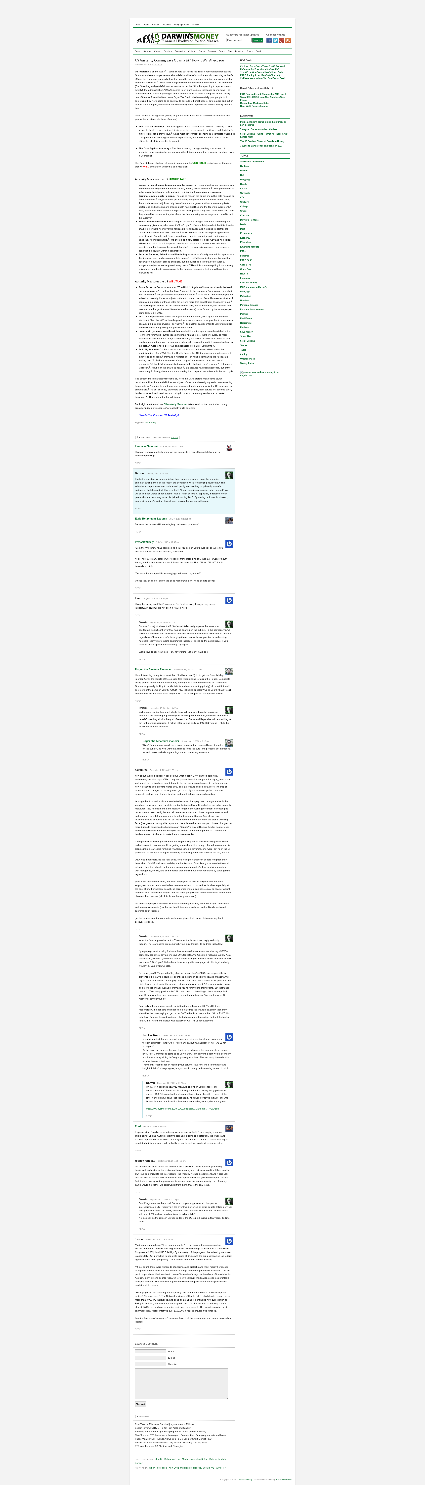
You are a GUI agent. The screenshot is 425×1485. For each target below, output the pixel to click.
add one (174, 437)
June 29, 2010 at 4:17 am (171, 446)
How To (244, 273)
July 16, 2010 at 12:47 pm (167, 542)
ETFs (243, 251)
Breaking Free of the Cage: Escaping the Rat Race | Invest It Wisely (170, 1431)
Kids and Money (248, 282)
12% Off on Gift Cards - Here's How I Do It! (261, 72)
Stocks (202, 51)
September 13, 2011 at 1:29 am (159, 1239)
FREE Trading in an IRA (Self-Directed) (260, 75)
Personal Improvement (252, 309)
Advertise (167, 25)
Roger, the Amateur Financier (153, 669)
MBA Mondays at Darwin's (253, 287)
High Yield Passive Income (254, 106)
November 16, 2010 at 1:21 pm (188, 670)
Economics (180, 51)
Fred (138, 1126)
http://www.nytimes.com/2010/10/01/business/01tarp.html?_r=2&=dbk (182, 1108)
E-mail (172, 1357)
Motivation (245, 296)
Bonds (250, 51)
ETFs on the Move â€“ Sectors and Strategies (159, 1446)
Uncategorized (247, 359)
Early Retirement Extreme (151, 518)
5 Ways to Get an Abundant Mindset (258, 129)
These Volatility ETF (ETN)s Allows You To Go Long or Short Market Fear (173, 1438)
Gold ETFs (245, 265)
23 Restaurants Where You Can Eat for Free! (262, 78)
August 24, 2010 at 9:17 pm (162, 622)
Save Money (246, 332)
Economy (245, 238)
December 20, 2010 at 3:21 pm (176, 1035)
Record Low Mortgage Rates (254, 103)
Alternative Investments (252, 161)
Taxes (221, 51)
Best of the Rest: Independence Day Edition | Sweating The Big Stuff (171, 1442)
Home (137, 25)
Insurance (245, 278)
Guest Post (246, 269)
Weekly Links (247, 363)
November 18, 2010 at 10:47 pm (164, 708)
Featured (244, 256)
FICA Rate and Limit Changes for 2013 (259, 94)
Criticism (168, 51)
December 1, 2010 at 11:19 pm (164, 936)
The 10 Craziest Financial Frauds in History (262, 141)
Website (172, 1364)
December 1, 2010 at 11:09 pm (164, 770)
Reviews (212, 51)
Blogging (239, 51)
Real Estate (246, 318)
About (146, 25)
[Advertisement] (212, 9)
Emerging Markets (249, 247)
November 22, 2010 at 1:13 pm (195, 741)
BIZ (242, 175)
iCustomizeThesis (284, 1480)
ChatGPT (244, 202)
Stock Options (247, 341)
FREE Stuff (246, 260)
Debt (242, 229)
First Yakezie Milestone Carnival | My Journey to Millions (164, 1424)
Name (172, 1351)
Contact (155, 25)
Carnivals (245, 193)
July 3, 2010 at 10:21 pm (180, 519)
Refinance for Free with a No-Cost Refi (259, 69)
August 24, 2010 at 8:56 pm (156, 598)
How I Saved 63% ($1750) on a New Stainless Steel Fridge (263, 97)
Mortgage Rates (181, 25)
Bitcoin (244, 170)
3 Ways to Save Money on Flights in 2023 (261, 146)
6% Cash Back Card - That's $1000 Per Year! (262, 66)
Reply (138, 463)
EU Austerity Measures (175, 404)
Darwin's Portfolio (249, 220)
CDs (242, 197)
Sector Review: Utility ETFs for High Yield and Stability (163, 1428)
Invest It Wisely (144, 542)
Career (157, 51)
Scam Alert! (246, 336)
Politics (244, 314)
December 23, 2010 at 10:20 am (171, 1083)
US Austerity (150, 422)
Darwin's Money (177, 38)
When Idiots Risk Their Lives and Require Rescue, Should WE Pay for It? (187, 1467)
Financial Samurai (146, 446)
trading (244, 354)
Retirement (245, 323)
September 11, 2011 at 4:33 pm (172, 1161)
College (191, 51)
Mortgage (245, 291)
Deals (137, 51)
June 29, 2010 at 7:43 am (157, 473)
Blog (230, 51)
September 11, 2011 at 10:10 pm (164, 1199)
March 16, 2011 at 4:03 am (155, 1126)
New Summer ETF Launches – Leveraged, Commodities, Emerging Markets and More (180, 1435)
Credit (258, 51)
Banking (147, 51)
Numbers (245, 300)
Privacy (195, 25)
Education (245, 242)
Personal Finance (249, 305)
